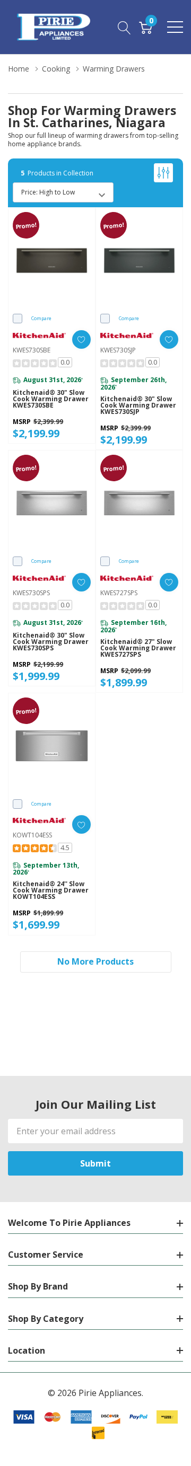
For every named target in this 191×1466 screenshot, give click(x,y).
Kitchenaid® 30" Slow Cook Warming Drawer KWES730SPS (51, 641)
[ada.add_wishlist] (81, 339)
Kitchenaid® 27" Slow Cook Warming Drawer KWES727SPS (138, 648)
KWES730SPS (31, 592)
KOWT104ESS (32, 835)
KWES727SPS (118, 592)
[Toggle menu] (175, 27)
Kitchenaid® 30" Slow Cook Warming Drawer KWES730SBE (51, 399)
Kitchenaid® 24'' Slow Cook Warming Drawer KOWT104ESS (51, 890)
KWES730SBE (31, 350)
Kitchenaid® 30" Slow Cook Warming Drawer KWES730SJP (138, 405)
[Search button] (124, 27)
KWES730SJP (118, 350)
